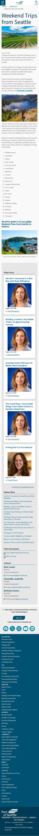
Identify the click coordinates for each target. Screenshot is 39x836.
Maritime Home (6, 687)
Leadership (5, 770)
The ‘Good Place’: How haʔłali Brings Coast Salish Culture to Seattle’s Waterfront (19, 406)
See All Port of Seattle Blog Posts (23, 487)
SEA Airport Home (7, 639)
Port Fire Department (8, 785)
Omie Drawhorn (13, 311)
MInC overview (11, 556)
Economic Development (9, 720)
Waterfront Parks (6, 754)
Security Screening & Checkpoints (11, 651)
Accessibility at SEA (7, 662)
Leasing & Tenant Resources (10, 671)
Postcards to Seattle (25, 91)
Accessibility (29, 822)
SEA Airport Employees (8, 668)
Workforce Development (9, 743)
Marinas (4, 693)
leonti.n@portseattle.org (18, 575)
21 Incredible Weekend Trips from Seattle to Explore (17, 224)
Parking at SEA (6, 645)
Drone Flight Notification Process (17, 553)
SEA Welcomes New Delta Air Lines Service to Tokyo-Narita (19, 529)
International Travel (7, 659)
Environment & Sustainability (10, 745)
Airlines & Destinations (8, 642)
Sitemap (7, 822)
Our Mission (5, 765)
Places (3, 790)
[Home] (19, 2)
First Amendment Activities (9, 679)
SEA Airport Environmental (9, 682)
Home (4, 6)
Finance (4, 776)
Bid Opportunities (7, 715)
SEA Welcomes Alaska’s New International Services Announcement (18, 502)
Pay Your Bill (19, 820)
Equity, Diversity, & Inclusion (10, 802)
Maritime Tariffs (6, 707)
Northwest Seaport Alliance (9, 710)
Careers (32, 817)
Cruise (3, 690)
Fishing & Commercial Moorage (11, 695)
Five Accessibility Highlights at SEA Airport (18, 536)
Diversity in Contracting (8, 718)
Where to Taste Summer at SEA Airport (17, 539)
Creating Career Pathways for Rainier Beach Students (19, 364)
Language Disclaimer (18, 822)
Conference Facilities (8, 729)
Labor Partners (6, 760)
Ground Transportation (8, 648)
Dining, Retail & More (8, 653)
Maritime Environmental (9, 698)
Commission (5, 767)
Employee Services (19, 817)
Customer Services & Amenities (11, 656)
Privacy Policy (19, 824)
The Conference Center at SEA (10, 676)
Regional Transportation (9, 757)
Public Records (6, 779)
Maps (3, 665)
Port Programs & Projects (9, 787)
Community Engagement (9, 740)
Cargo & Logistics (7, 732)
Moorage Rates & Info (8, 701)
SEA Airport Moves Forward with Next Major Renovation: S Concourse (18, 518)
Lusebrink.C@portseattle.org (20, 587)
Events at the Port (7, 751)
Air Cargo (4, 673)
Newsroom (13, 6)
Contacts (4, 796)
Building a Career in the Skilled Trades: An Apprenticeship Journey (19, 322)
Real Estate (5, 723)
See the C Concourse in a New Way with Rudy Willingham (19, 279)
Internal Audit (5, 799)
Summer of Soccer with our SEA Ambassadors (19, 542)
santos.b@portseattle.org (19, 599)
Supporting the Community (10, 737)
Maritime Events (6, 704)
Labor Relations (6, 793)
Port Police (5, 782)
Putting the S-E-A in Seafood (19, 447)
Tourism (4, 726)
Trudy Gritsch (12, 480)
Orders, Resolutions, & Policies (11, 773)
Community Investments (9, 748)
